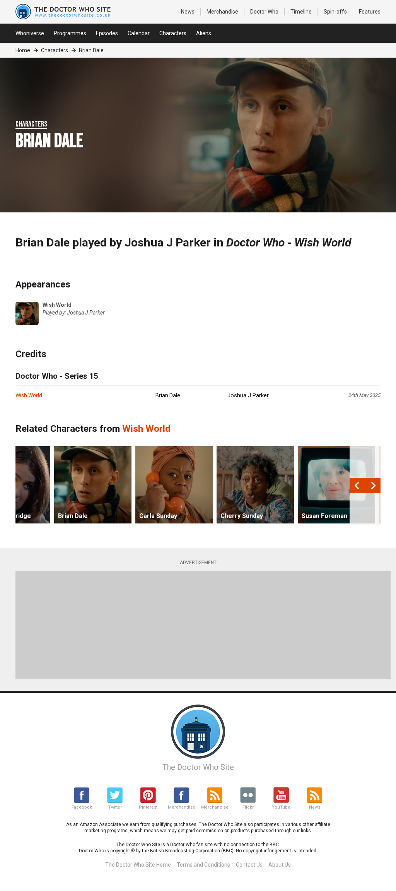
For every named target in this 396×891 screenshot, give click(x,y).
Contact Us (249, 865)
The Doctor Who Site (198, 767)
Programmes (70, 33)
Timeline (301, 12)
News (188, 12)
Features (370, 12)
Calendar (139, 33)
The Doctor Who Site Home (138, 865)
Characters (172, 33)
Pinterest (148, 807)
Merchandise (222, 12)
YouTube (281, 807)
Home (22, 50)
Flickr (248, 807)
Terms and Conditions (203, 865)
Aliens (203, 33)
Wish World (28, 395)
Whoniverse (29, 33)
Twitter (115, 807)
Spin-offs (335, 12)
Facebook (82, 807)
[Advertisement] (203, 625)
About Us (279, 865)
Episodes (107, 33)
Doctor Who (264, 12)
